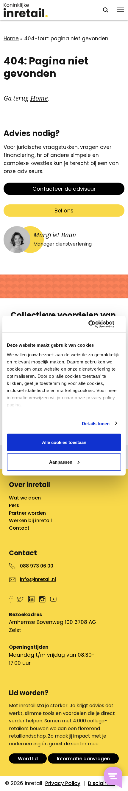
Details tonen (96, 423)
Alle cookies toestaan (64, 442)
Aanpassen (60, 461)
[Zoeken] (105, 10)
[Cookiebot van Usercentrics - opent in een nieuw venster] (95, 324)
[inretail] (48, 10)
